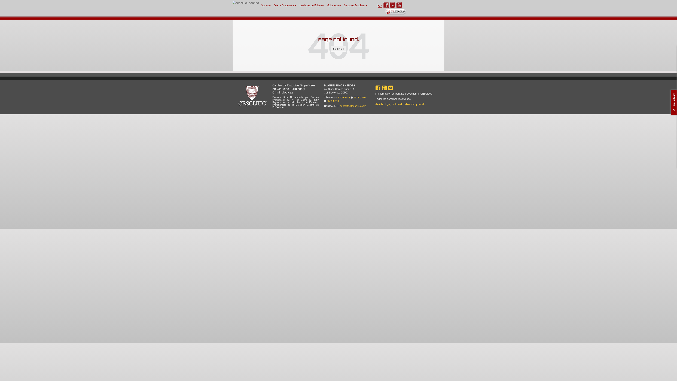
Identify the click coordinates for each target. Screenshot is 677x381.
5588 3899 (332, 101)
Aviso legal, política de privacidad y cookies (402, 104)
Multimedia (333, 5)
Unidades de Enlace (311, 5)
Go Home (338, 49)
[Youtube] (399, 5)
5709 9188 (344, 97)
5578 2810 (360, 97)
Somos (265, 5)
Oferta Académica (284, 5)
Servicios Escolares (355, 5)
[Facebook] (386, 5)
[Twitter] (392, 5)
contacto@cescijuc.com (352, 106)
